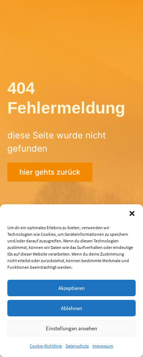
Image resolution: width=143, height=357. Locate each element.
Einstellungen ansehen (71, 328)
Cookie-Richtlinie (46, 346)
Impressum (102, 346)
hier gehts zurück (49, 172)
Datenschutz (77, 346)
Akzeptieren (71, 288)
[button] (132, 213)
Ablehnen (71, 308)
